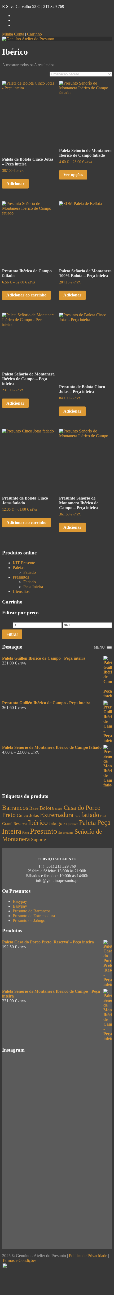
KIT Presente (24, 563)
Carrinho (34, 34)
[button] (99, 647)
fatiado (90, 814)
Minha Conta (13, 34)
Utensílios (21, 591)
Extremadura (56, 814)
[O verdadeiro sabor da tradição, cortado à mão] (57, 1146)
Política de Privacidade (88, 1255)
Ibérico (38, 822)
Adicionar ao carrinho (26, 295)
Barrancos (15, 807)
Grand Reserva (14, 823)
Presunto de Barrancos (31, 911)
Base (33, 808)
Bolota (47, 808)
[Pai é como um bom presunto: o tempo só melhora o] (57, 1180)
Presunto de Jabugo (29, 920)
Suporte (38, 839)
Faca (77, 816)
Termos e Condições (19, 1260)
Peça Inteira (33, 586)
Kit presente (70, 823)
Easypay (20, 901)
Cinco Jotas (28, 815)
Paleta (87, 822)
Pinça (25, 832)
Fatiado (29, 572)
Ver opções (73, 174)
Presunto (43, 831)
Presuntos (21, 577)
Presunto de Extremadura (34, 915)
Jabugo (55, 823)
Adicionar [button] (15, 183)
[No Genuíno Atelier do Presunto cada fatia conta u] (57, 1211)
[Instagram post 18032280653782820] (57, 1223)
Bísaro (59, 808)
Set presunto (65, 832)
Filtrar (12, 634)
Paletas (18, 567)
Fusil (103, 816)
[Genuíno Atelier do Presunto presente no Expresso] (57, 1236)
